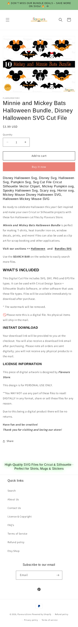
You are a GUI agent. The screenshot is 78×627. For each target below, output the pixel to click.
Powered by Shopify (41, 614)
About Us (13, 499)
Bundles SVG (63, 248)
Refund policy (16, 542)
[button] (7, 20)
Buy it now (39, 167)
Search (12, 490)
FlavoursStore (24, 614)
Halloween (38, 248)
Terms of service (50, 620)
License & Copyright (20, 516)
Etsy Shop (14, 551)
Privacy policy (31, 620)
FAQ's (11, 525)
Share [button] (10, 441)
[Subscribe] (58, 575)
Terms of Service (17, 533)
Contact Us (14, 508)
